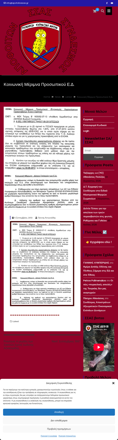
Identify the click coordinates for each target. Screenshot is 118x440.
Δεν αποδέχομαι (59, 420)
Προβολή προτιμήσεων (59, 428)
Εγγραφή (88, 119)
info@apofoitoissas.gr (17, 3)
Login (86, 130)
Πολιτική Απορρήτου (67, 436)
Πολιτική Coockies (49, 436)
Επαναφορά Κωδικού (95, 125)
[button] (113, 383)
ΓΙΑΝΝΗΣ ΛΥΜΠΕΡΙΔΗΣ (96, 262)
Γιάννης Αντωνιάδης (47, 217)
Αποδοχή (59, 412)
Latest (16, 321)
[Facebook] (106, 3)
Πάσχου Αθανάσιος (93, 298)
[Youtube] (111, 3)
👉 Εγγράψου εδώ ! (99, 242)
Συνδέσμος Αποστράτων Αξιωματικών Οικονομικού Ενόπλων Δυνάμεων (97, 306)
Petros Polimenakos (94, 280)
